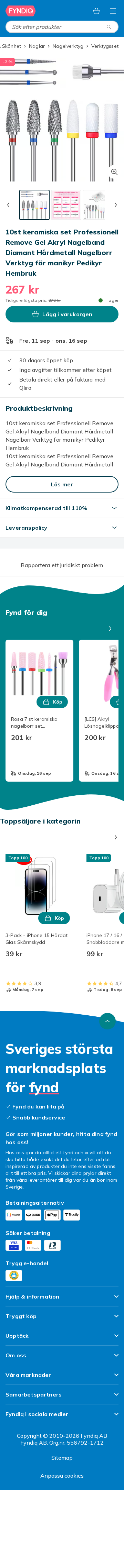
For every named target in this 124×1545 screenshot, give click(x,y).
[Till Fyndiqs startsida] (21, 11)
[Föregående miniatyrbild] (8, 205)
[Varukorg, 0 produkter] (96, 11)
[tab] (34, 205)
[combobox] (62, 27)
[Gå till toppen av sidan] (107, 1021)
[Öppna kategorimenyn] (113, 11)
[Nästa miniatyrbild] (115, 205)
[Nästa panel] (110, 628)
